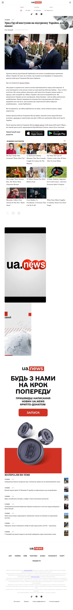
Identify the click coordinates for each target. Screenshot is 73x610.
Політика (33, 556)
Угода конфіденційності (39, 601)
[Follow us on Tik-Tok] (31, 14)
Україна (18, 556)
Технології (52, 556)
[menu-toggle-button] (3, 2)
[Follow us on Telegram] (41, 14)
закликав (16, 118)
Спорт (62, 556)
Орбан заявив (39, 125)
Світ (13, 20)
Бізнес (42, 556)
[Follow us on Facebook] (36, 14)
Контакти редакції (54, 601)
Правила (26, 601)
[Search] (70, 2)
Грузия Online (24, 83)
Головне (7, 20)
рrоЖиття (36, 561)
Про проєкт (17, 601)
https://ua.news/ (28, 570)
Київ (25, 556)
